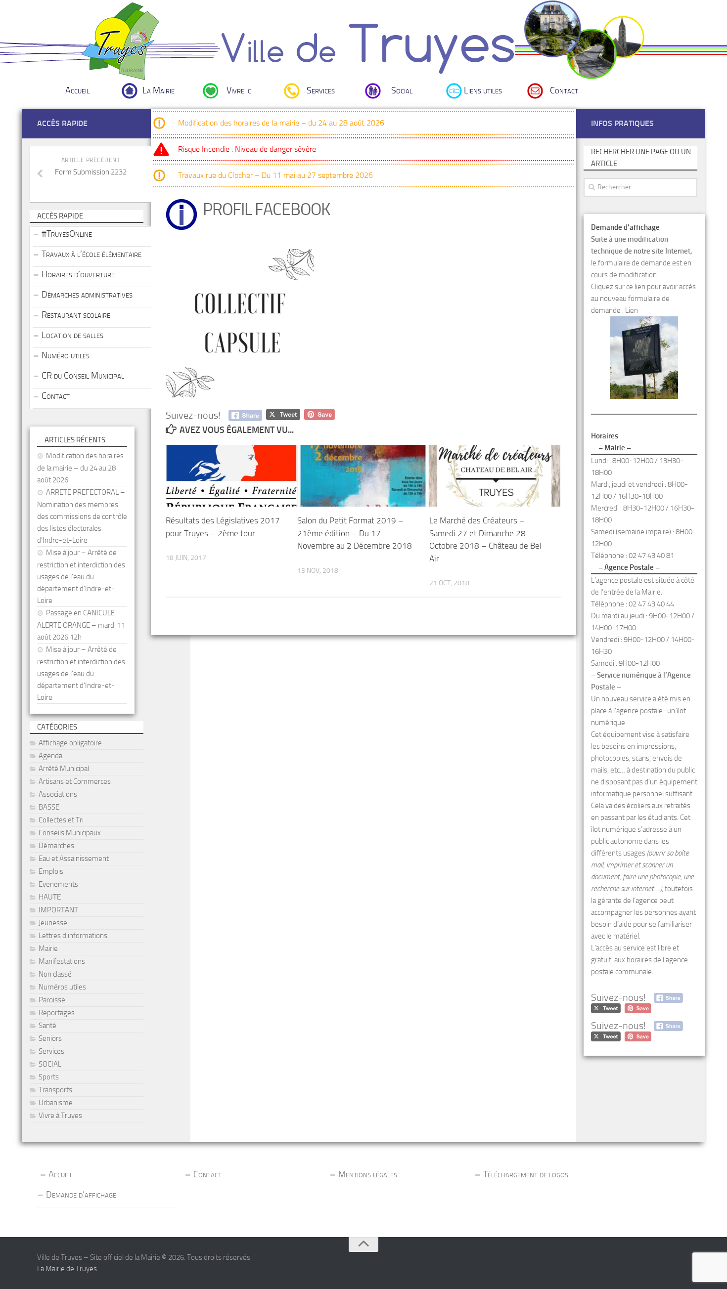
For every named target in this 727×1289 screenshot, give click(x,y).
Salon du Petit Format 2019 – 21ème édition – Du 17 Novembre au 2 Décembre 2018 (354, 533)
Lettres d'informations (73, 935)
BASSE (49, 807)
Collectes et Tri (61, 820)
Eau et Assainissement (74, 858)
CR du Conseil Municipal (83, 375)
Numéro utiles (66, 355)
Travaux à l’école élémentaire (91, 254)
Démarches (56, 845)
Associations (58, 794)
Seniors (50, 1038)
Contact (564, 90)
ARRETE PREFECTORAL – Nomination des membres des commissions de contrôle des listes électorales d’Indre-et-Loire (82, 516)
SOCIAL (50, 1064)
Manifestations (62, 961)
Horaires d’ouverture (78, 274)
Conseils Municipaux (70, 832)
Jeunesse (53, 922)
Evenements (58, 884)
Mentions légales (367, 1174)
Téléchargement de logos (525, 1174)
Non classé (55, 974)
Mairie (48, 948)
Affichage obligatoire (70, 742)
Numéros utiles (62, 987)
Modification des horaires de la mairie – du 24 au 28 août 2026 (281, 123)
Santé (47, 1025)
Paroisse (52, 999)
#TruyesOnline (67, 233)
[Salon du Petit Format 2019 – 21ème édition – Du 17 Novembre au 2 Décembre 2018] (362, 476)
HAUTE (50, 897)
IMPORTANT (58, 909)
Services (321, 90)
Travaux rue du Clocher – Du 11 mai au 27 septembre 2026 (275, 175)
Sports (49, 1077)
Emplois (51, 871)
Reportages (57, 1012)
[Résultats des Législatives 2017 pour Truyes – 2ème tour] (231, 476)
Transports (55, 1089)
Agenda (50, 755)
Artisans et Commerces (75, 781)
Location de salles (72, 335)
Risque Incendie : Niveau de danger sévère (247, 149)
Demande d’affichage (81, 1194)
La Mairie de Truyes (67, 1268)
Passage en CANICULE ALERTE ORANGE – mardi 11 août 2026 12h (81, 625)
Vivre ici (240, 90)
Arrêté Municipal (64, 768)
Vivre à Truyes (60, 1115)
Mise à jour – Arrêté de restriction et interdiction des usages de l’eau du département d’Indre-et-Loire (81, 576)
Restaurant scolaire (76, 314)
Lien (631, 310)
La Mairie (158, 90)
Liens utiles (483, 90)
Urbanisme (56, 1102)
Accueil (77, 90)
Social (401, 90)
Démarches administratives (87, 294)
